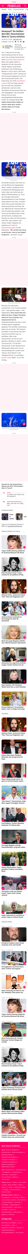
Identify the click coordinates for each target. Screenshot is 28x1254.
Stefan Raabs (13, 71)
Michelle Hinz (17, 39)
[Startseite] (14, 6)
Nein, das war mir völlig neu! (15, 504)
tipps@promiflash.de (14, 526)
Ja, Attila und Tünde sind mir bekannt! (15, 495)
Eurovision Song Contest (14, 60)
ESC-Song (7, 358)
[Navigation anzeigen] (2, 6)
